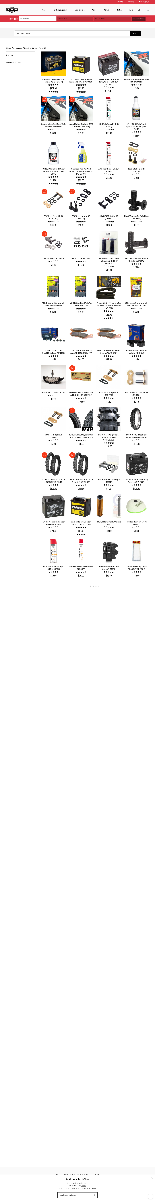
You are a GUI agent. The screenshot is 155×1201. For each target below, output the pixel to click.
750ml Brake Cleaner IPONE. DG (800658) (109, 125)
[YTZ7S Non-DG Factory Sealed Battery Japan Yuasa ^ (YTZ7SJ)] (53, 506)
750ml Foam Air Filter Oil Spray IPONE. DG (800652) (81, 567)
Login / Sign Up (144, 2)
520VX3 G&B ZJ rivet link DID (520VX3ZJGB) (53, 217)
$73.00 (136, 88)
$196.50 (136, 488)
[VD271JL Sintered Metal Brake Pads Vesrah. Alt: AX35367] (81, 287)
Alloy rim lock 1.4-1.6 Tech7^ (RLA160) (53, 392)
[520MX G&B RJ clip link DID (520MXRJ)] (53, 419)
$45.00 (109, 269)
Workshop (107, 10)
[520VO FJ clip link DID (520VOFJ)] (81, 242)
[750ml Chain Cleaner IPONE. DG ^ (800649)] (108, 153)
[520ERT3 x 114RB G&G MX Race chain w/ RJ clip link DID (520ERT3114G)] (81, 377)
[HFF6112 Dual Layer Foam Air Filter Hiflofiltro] (136, 506)
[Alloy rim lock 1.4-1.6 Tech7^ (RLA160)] (53, 377)
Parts (93, 10)
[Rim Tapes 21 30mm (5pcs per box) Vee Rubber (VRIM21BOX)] (136, 335)
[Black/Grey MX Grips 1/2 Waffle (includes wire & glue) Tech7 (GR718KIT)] (108, 242)
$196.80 (53, 488)
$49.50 (81, 359)
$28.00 (109, 133)
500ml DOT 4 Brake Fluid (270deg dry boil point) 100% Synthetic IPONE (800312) (53, 171)
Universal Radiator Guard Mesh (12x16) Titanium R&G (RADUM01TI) (81, 125)
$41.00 (136, 530)
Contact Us (131, 2)
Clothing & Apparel (60, 10)
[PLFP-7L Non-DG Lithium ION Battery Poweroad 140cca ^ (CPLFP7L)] (53, 63)
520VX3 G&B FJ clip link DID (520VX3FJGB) (136, 170)
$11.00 (136, 225)
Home (8, 48)
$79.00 (81, 312)
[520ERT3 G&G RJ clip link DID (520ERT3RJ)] (108, 377)
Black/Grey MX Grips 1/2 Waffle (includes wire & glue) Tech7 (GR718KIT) (109, 261)
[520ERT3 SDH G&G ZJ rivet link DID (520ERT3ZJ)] (136, 377)
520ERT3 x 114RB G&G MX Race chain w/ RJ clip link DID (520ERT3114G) (81, 393)
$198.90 (81, 401)
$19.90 (53, 359)
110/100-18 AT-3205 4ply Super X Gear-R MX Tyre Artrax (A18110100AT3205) (108, 437)
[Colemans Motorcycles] (12, 10)
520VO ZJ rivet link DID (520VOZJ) (53, 258)
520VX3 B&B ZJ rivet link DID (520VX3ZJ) (109, 217)
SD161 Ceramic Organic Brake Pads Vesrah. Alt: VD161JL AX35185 (136, 304)
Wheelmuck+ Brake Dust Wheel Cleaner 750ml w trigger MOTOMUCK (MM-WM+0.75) (81, 171)
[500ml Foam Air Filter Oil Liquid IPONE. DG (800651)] (53, 551)
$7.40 (108, 401)
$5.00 (108, 488)
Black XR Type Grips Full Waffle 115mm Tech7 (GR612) (136, 217)
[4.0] (108, 318)
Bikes (43, 10)
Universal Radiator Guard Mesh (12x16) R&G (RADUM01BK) (136, 80)
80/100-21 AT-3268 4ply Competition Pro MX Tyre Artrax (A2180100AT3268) (81, 436)
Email (83, 1186)
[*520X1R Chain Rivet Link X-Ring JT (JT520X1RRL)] (108, 464)
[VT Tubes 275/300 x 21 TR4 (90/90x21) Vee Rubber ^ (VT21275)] (53, 335)
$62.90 (81, 88)
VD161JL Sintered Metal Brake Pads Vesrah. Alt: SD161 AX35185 (53, 304)
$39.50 (136, 575)
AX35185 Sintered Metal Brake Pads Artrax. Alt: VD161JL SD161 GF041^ (81, 351)
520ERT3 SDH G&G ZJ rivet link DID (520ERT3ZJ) (136, 393)
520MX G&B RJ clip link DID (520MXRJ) (53, 436)
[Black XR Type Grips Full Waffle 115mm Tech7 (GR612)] (136, 200)
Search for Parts (138, 19)
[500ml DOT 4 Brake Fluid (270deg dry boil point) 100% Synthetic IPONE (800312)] (53, 153)
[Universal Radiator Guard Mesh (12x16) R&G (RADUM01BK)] (136, 63)
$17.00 (53, 399)
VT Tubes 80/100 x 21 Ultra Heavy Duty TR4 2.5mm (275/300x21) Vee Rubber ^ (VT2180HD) (109, 305)
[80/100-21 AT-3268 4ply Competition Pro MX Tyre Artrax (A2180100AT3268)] (81, 419)
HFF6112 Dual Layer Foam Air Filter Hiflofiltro (136, 523)
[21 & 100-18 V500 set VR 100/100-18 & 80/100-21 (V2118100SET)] (81, 464)
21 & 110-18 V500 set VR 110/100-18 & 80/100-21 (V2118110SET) (53, 480)
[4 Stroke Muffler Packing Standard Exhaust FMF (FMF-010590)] (136, 551)
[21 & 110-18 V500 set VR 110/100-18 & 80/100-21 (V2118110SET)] (53, 464)
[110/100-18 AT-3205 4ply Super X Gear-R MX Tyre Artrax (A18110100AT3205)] (108, 419)
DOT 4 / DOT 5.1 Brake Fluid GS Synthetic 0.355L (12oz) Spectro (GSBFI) (136, 126)
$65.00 (53, 312)
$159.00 (53, 88)
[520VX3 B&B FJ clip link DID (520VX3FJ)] (81, 200)
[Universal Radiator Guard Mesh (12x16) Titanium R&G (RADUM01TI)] (81, 108)
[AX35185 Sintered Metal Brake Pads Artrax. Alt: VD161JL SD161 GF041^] (81, 335)
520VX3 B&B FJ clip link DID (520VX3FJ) (81, 217)
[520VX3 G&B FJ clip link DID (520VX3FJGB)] (136, 153)
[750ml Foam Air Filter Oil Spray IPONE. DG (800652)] (81, 551)
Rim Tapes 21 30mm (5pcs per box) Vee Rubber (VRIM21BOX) (136, 351)
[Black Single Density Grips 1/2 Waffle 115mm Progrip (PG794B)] (136, 242)
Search (135, 33)
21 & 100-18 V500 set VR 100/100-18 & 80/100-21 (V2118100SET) (81, 480)
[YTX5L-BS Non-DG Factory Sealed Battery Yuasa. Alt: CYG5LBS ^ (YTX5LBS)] (108, 63)
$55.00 (136, 312)
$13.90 (136, 359)
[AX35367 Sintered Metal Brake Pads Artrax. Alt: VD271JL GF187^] (108, 335)
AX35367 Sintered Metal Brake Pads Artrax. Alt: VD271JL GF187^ (108, 351)
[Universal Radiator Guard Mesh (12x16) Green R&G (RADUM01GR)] (53, 108)
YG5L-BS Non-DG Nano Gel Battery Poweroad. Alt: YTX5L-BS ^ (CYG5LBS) (81, 80)
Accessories (79, 10)
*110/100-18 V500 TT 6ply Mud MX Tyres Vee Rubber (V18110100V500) (136, 436)
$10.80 (136, 177)
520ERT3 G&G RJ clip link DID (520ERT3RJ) (108, 393)
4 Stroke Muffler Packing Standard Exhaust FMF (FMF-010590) (136, 567)
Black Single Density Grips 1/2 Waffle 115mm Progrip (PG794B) (136, 259)
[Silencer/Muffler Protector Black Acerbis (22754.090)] (108, 551)
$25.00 (136, 135)
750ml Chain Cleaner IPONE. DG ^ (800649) (108, 170)
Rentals (119, 10)
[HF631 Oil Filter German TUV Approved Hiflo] (108, 506)
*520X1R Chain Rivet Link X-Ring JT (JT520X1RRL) (109, 480)
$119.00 (108, 446)
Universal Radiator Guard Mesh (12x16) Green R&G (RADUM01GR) (53, 125)
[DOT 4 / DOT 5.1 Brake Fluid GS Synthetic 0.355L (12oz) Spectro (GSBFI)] (136, 108)
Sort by (9, 55)
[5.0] (53, 92)
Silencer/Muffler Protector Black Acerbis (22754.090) (108, 567)
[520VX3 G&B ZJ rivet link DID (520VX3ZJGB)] (53, 200)
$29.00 (81, 180)
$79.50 (109, 575)
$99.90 (81, 443)
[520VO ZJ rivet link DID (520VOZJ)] (53, 242)
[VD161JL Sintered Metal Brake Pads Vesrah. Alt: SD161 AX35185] (53, 287)
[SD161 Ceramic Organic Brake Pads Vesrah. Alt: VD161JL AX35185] (136, 287)
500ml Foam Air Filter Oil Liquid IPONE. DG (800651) (53, 567)
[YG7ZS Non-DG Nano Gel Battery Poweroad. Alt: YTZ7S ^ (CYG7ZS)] (81, 506)
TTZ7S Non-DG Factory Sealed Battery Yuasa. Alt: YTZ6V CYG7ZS (136, 480)
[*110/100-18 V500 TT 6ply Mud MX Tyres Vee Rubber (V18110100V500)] (136, 419)
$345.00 (53, 530)
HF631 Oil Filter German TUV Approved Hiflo (109, 523)
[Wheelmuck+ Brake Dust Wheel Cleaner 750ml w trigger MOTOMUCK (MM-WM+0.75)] (81, 153)
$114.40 (108, 90)
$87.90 (81, 530)
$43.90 (109, 314)
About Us (120, 2)
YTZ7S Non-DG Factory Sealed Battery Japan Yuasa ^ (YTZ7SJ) (53, 523)
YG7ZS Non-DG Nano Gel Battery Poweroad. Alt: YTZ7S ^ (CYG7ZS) (81, 523)
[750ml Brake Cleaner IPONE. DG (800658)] (108, 108)
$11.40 (53, 264)
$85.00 (53, 133)
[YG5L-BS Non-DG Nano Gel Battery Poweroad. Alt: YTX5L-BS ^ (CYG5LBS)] (81, 63)
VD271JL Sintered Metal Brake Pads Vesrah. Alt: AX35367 (81, 304)
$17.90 (109, 530)
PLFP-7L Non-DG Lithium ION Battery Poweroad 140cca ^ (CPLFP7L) (53, 80)
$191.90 (81, 488)
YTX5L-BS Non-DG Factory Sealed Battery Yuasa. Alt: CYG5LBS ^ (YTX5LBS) (108, 82)
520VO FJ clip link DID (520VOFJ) (81, 258)
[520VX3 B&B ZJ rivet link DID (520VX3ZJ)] (108, 200)
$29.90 (109, 177)
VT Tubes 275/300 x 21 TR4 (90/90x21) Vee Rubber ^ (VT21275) (53, 351)
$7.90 (53, 443)
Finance (130, 10)
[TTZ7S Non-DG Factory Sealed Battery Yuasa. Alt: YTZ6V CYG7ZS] (136, 464)
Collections (17, 48)
